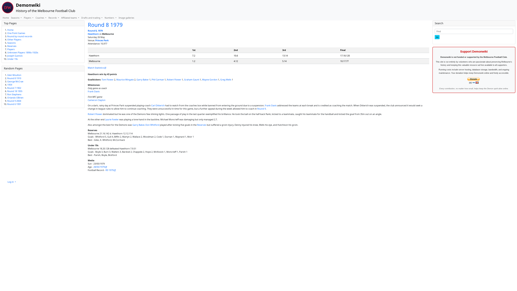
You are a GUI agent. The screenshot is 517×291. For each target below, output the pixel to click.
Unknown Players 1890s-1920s (22, 52)
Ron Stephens (14, 94)
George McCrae (15, 81)
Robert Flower (174, 79)
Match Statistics (96, 67)
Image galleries (126, 17)
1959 (9, 84)
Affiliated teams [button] (69, 17)
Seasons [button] (15, 17)
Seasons (11, 42)
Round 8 (92, 30)
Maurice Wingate (125, 79)
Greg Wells (225, 79)
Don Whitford (152, 124)
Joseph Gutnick (15, 55)
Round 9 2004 (14, 100)
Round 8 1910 (14, 78)
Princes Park (102, 40)
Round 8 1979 (105, 24)
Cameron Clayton (96, 100)
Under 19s (12, 59)
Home (6, 17)
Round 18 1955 (14, 91)
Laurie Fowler (112, 119)
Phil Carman (158, 79)
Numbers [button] (110, 17)
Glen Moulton (14, 75)
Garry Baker (143, 79)
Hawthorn (93, 33)
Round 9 (261, 108)
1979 (100, 30)
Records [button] (52, 17)
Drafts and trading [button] (91, 17)
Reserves (201, 124)
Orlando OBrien (15, 97)
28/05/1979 (99, 166)
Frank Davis (94, 91)
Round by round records (19, 36)
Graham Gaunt (191, 79)
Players (11, 49)
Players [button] (28, 17)
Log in (11, 181)
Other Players (14, 39)
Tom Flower (107, 79)
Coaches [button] (40, 17)
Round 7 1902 (14, 87)
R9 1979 (109, 170)
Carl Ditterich (158, 105)
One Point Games (16, 33)
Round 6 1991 (14, 104)
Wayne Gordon (209, 79)
